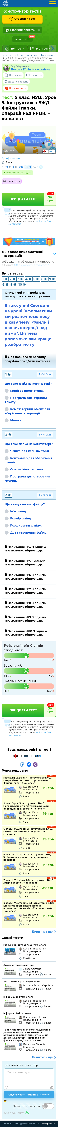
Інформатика (48, 55)
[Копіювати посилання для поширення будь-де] (22, 764)
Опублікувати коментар (29, 1094)
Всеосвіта (7, 55)
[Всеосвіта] (5, 3)
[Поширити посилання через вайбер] (35, 764)
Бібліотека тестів (27, 55)
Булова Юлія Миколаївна (30, 69)
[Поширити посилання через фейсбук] (29, 764)
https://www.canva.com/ (31, 265)
